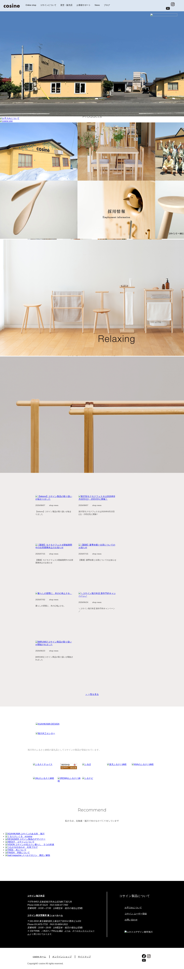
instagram (173, 4)
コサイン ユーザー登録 (136, 914)
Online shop (31, 5)
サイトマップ (84, 957)
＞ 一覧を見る (92, 694)
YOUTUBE (168, 8)
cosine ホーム (39, 957)
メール (67, 931)
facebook (168, 4)
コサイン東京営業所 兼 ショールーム (45, 915)
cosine (11, 5)
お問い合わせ (131, 920)
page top (180, 962)
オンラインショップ (62, 957)
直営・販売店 (66, 5)
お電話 (60, 931)
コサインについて (48, 5)
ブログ (107, 5)
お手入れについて (133, 908)
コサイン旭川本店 (36, 896)
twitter (178, 4)
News (97, 5)
